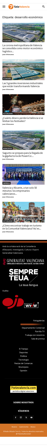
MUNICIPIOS (7, 148)
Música (33, 427)
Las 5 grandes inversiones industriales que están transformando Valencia (22, 85)
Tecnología (23, 359)
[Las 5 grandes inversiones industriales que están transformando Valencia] (23, 69)
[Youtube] (31, 417)
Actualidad (8, 113)
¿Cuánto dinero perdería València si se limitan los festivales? (22, 119)
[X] (26, 417)
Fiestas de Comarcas (23, 363)
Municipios (23, 367)
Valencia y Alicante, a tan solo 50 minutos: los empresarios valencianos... (19, 190)
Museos (14, 427)
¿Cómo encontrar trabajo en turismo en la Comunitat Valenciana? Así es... (22, 227)
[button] (4, 6)
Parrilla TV (40, 331)
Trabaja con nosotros (35, 335)
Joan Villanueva (8, 54)
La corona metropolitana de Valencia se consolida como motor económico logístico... (22, 48)
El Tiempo (23, 349)
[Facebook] (15, 417)
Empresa (6, 183)
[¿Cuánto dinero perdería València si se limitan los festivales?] (23, 104)
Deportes (23, 352)
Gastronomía (23, 427)
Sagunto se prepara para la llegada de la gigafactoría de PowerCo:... (22, 154)
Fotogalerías (39, 320)
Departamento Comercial (33, 327)
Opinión (23, 370)
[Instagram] (20, 417)
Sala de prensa (38, 338)
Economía (7, 41)
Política (23, 356)
